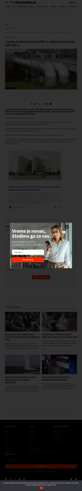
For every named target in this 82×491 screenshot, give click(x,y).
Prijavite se (28, 260)
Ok (41, 488)
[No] (79, 486)
